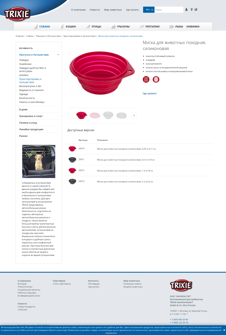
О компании (78, 9)
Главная (20, 36)
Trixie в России (25, 286)
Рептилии (152, 26)
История (22, 283)
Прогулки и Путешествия (34, 54)
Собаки (44, 26)
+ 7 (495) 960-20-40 (179, 319)
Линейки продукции (31, 129)
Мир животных (113, 9)
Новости (95, 9)
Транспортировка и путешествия (30, 80)
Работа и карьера (27, 292)
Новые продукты (26, 306)
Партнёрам (59, 280)
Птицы (96, 26)
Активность (26, 48)
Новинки (192, 26)
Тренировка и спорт (31, 116)
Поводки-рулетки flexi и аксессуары (32, 69)
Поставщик (94, 283)
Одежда (23, 94)
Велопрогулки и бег (30, 86)
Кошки (71, 26)
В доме (23, 109)
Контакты (93, 280)
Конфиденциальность (29, 295)
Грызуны (123, 26)
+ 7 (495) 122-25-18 (179, 322)
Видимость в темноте (31, 90)
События (22, 309)
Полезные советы (132, 283)
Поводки (24, 60)
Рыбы (179, 26)
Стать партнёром (62, 283)
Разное (23, 135)
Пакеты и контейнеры (32, 102)
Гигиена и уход (28, 122)
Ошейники (25, 64)
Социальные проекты (29, 289)
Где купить (132, 9)
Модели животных (133, 286)
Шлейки (23, 75)
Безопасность (27, 98)
